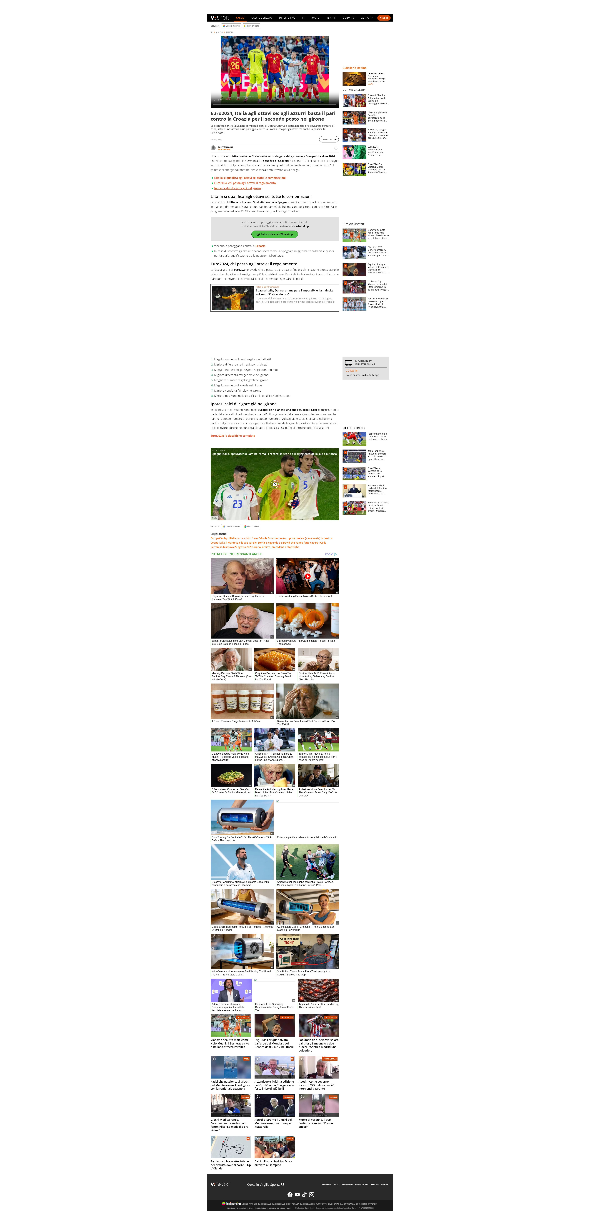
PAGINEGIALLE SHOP (281, 1204)
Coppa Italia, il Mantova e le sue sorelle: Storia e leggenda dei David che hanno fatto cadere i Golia (268, 542)
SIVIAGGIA (338, 1204)
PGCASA (295, 1204)
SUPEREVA (372, 1204)
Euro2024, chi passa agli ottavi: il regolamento (245, 183)
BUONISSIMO (361, 1204)
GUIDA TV (348, 18)
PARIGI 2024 (288, 1097)
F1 (303, 18)
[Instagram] (311, 1196)
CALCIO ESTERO (243, 1017)
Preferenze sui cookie (276, 1208)
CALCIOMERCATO (261, 18)
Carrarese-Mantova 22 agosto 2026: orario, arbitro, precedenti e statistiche (255, 547)
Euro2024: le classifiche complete (233, 436)
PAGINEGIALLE (264, 1204)
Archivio (385, 1184)
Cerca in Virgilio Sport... (263, 1184)
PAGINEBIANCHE (307, 1204)
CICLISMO (245, 1097)
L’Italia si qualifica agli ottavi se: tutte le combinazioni (250, 178)
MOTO (316, 18)
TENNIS (331, 18)
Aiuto (289, 1208)
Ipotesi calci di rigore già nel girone (237, 188)
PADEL (246, 1059)
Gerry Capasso (225, 146)
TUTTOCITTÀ (321, 1204)
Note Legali (241, 1208)
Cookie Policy (260, 1208)
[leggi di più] (336, 148)
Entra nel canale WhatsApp (277, 234)
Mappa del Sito (362, 1184)
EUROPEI (230, 32)
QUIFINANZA (349, 1204)
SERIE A (290, 1139)
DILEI (330, 1204)
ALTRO (365, 18)
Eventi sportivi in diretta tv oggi (362, 374)
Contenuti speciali (331, 1184)
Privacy (250, 1208)
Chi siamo (231, 1208)
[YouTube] (297, 1196)
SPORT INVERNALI (330, 1059)
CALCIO (240, 18)
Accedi (384, 18)
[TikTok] (304, 1196)
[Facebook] (290, 1196)
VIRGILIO (253, 1204)
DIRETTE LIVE (287, 18)
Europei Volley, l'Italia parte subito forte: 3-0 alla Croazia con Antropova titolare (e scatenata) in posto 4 (271, 538)
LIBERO (245, 1204)
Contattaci (347, 1184)
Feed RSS (375, 1184)
